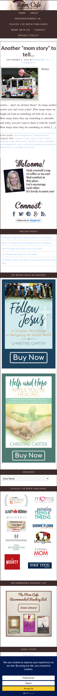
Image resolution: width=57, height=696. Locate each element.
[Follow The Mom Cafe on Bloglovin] (29, 221)
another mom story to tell (29, 138)
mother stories (36, 141)
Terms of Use (29, 655)
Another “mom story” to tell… (28, 51)
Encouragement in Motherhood (32, 135)
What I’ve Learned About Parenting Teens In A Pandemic (27, 242)
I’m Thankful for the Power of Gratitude (19, 254)
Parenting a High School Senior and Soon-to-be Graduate (26, 237)
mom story (21, 141)
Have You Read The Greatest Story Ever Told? (22, 248)
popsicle (51, 144)
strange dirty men (25, 147)
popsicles (5, 147)
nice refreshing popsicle (31, 144)
